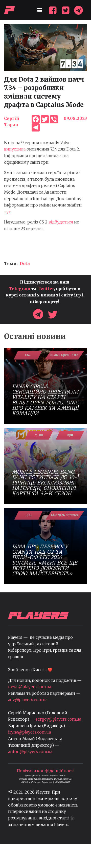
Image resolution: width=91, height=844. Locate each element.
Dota (25, 263)
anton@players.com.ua (30, 751)
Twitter (45, 288)
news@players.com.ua (29, 686)
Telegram (19, 288)
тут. (8, 211)
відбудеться (61, 221)
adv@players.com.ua (28, 699)
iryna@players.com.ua (29, 732)
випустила (15, 149)
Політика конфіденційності (46, 770)
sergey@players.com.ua (58, 719)
